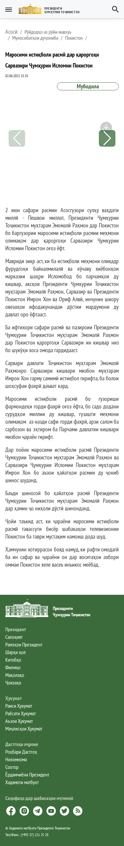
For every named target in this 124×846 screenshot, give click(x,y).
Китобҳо (13, 659)
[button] (52, 9)
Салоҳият (13, 637)
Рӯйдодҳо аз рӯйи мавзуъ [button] (47, 32)
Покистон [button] (74, 38)
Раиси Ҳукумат (18, 705)
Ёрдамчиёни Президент (27, 774)
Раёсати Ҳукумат (20, 713)
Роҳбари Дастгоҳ (21, 751)
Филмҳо (13, 667)
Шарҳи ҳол (15, 652)
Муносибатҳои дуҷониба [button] (35, 38)
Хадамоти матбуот (22, 782)
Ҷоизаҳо (13, 682)
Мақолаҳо (14, 675)
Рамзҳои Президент (23, 644)
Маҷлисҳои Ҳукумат (23, 728)
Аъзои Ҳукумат (19, 721)
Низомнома (16, 759)
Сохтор (12, 767)
